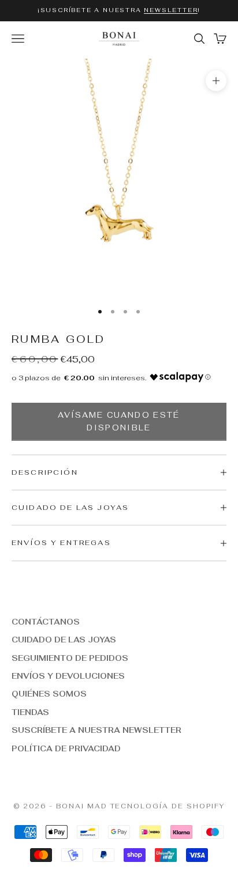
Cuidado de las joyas (64, 640)
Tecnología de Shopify (167, 806)
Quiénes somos (49, 694)
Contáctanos (46, 622)
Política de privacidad (66, 749)
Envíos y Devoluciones (68, 676)
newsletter (171, 10)
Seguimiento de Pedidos (70, 658)
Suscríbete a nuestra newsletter (96, 730)
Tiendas (30, 712)
